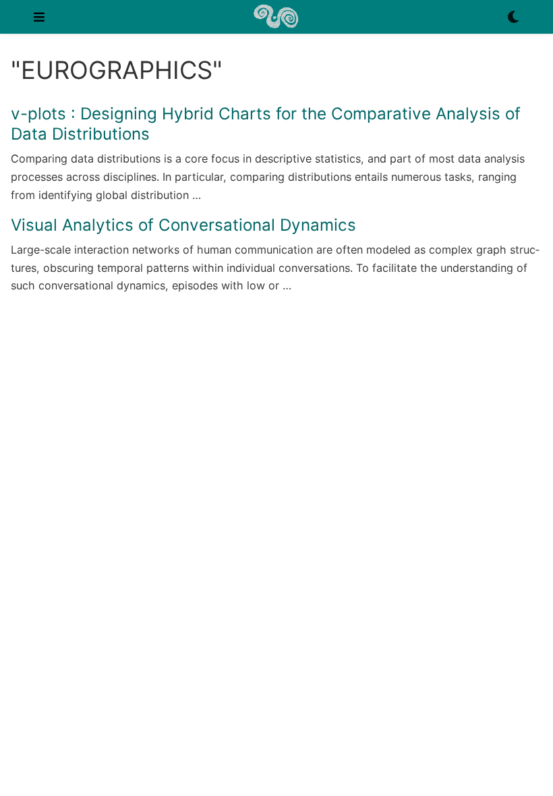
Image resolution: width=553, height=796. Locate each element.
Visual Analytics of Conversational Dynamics (183, 225)
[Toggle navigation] (39, 17)
